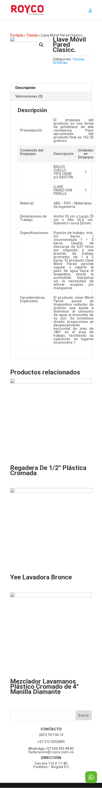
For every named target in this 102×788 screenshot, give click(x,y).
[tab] (51, 88)
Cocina (78, 59)
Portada (16, 35)
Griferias (60, 63)
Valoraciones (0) (29, 96)
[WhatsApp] (91, 777)
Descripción (25, 88)
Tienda (32, 35)
